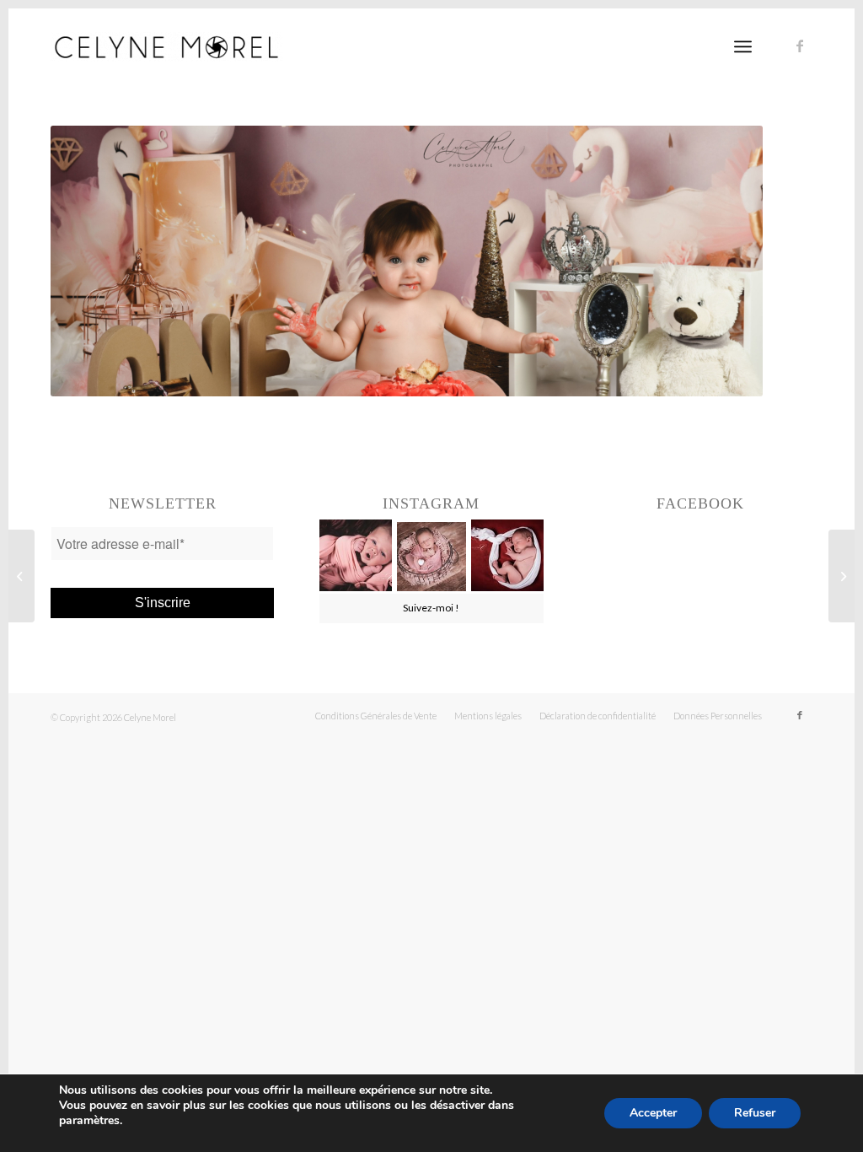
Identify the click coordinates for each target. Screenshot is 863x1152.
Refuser (754, 1113)
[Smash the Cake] (21, 576)
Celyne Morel (150, 717)
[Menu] (743, 46)
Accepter (653, 1113)
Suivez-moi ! (431, 607)
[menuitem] (376, 716)
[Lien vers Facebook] (799, 45)
